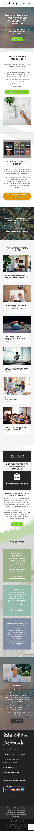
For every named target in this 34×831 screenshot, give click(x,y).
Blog (23, 808)
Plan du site (21, 812)
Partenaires (11, 812)
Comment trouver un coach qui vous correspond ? (16, 398)
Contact (9, 810)
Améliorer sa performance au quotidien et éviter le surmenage (16, 276)
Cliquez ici (17, 39)
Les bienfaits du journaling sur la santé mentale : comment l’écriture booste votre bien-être (16, 306)
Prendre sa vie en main (14, 754)
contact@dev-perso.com (11, 749)
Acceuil (9, 808)
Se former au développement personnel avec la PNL (15, 428)
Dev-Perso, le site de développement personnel (16, 735)
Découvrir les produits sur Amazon (17, 196)
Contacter (17, 720)
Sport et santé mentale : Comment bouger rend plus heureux (15, 338)
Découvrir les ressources (17, 92)
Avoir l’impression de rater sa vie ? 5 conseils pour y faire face (16, 369)
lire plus (7, 279)
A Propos (17, 808)
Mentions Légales (20, 810)
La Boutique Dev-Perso (14, 780)
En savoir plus (17, 576)
